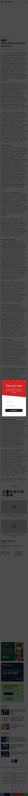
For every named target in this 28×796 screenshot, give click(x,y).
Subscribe (14, 410)
